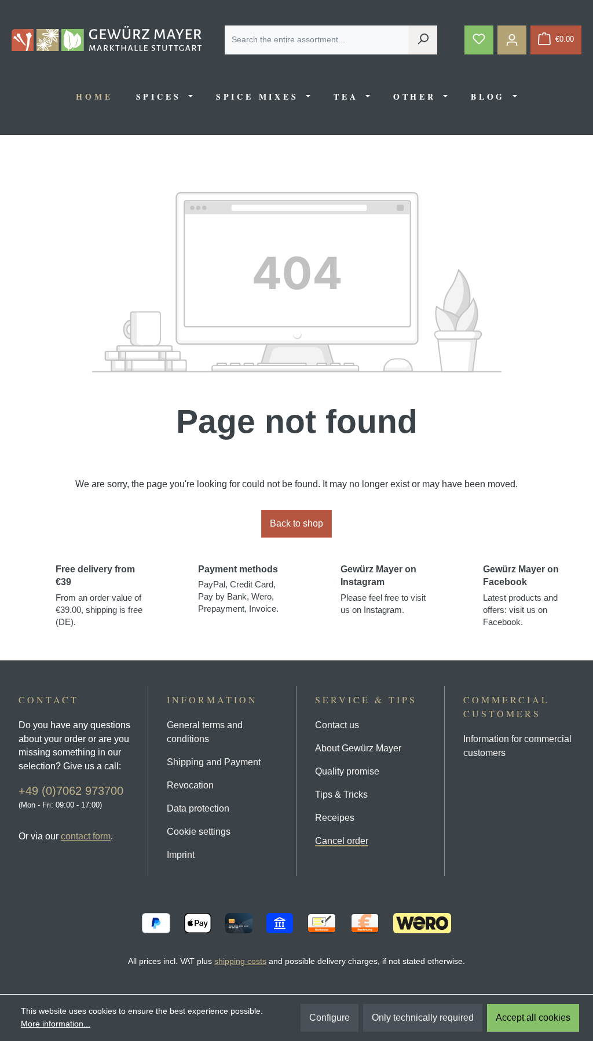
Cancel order (341, 841)
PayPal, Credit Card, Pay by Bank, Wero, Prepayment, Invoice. (238, 588)
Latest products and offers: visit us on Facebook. (521, 595)
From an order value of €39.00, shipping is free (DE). (99, 595)
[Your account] (511, 39)
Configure (329, 1017)
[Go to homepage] (107, 38)
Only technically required (423, 1017)
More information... (55, 1023)
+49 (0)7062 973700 (71, 790)
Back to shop (296, 523)
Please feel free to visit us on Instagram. (383, 589)
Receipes (334, 818)
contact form (86, 836)
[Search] (422, 39)
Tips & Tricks (341, 794)
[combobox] (317, 39)
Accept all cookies (533, 1017)
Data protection (198, 808)
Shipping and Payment (214, 762)
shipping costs (240, 961)
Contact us (337, 725)
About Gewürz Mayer (358, 748)
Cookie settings (198, 832)
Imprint (181, 855)
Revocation (190, 785)
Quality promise (347, 771)
